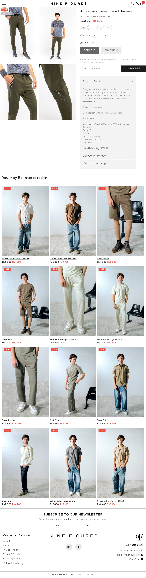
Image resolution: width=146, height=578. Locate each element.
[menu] (4, 3)
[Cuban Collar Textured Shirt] (25, 221)
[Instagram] (69, 546)
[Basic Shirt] (120, 382)
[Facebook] (78, 546)
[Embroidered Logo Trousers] (73, 301)
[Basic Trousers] (25, 382)
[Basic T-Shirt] (25, 301)
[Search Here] (132, 3)
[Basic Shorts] (120, 221)
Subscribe (133, 68)
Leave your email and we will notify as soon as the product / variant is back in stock (112, 61)
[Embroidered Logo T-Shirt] (120, 301)
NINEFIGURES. (66, 575)
